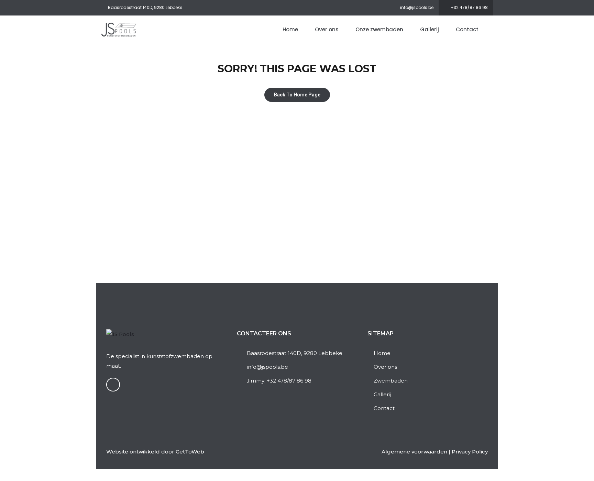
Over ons (327, 29)
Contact (467, 29)
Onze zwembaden (379, 29)
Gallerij (429, 29)
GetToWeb (190, 451)
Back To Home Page (297, 94)
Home (290, 29)
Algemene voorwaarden (414, 451)
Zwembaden (391, 380)
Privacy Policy (470, 451)
